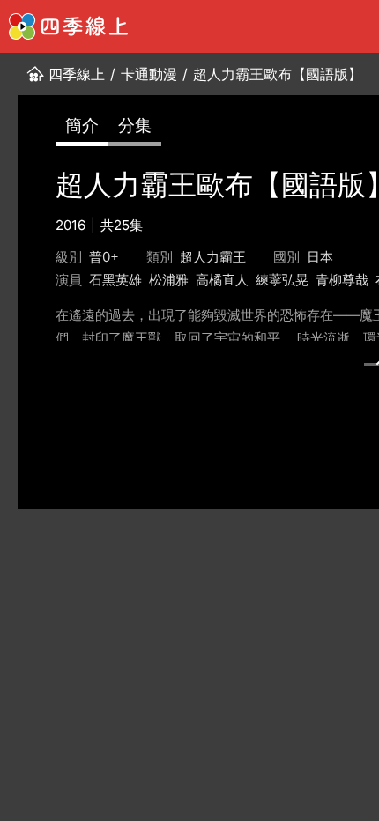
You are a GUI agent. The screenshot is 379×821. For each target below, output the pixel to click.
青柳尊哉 (342, 279)
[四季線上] (68, 26)
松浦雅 (169, 279)
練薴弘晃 (282, 279)
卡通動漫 (149, 74)
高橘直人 (222, 279)
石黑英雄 (115, 279)
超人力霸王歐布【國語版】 (277, 74)
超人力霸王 (213, 256)
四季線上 (76, 74)
